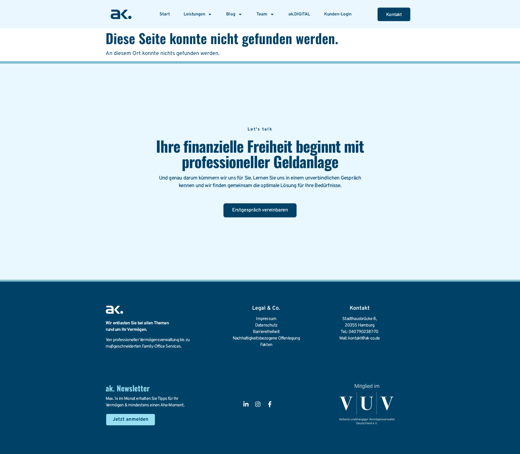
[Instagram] (258, 404)
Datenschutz (266, 325)
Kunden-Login (338, 14)
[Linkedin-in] (246, 404)
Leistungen (194, 14)
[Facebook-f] (270, 404)
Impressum (266, 319)
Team (261, 14)
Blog (230, 14)
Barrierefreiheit (266, 332)
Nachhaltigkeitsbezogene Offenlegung (266, 338)
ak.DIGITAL (299, 14)
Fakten (266, 345)
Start (165, 14)
